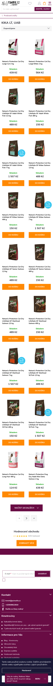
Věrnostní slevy (10, 644)
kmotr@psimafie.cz (13, 601)
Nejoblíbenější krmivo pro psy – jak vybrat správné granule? (26, 625)
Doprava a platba (10, 651)
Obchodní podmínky (11, 658)
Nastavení (26, 670)
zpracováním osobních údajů (28, 580)
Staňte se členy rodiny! (14, 609)
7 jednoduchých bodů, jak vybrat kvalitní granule (22, 628)
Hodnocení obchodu (12, 654)
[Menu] (49, 3)
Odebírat (42, 574)
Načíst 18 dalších (25, 508)
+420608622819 (11, 605)
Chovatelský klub (10, 647)
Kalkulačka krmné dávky (13, 622)
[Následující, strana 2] (26, 518)
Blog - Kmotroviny (11, 640)
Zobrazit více (26, 543)
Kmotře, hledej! (43, 9)
